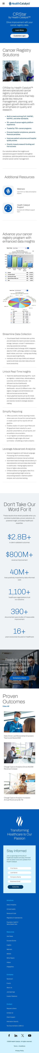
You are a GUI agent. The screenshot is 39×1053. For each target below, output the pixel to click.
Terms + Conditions (19, 1046)
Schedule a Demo (19, 678)
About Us (9, 987)
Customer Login (19, 36)
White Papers (10, 958)
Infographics (10, 966)
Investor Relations (12, 996)
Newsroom (10, 979)
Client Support (11, 1017)
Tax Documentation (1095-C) (15, 1026)
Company (10, 974)
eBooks (9, 953)
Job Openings (11, 992)
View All (6, 706)
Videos (9, 962)
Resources (10, 932)
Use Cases (10, 936)
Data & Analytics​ (11, 904)
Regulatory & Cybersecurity (14, 918)
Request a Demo (11, 1008)
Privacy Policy (19, 1050)
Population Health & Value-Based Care (12, 923)
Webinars (9, 949)
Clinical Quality (11, 909)
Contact (9, 1004)
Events (9, 983)
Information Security (12, 1021)
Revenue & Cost (11, 913)
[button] (3, 3)
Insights (9, 945)
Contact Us (10, 1013)
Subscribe (15, 887)
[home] (23, 3)
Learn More (19, 30)
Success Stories (11, 940)
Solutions (10, 900)
